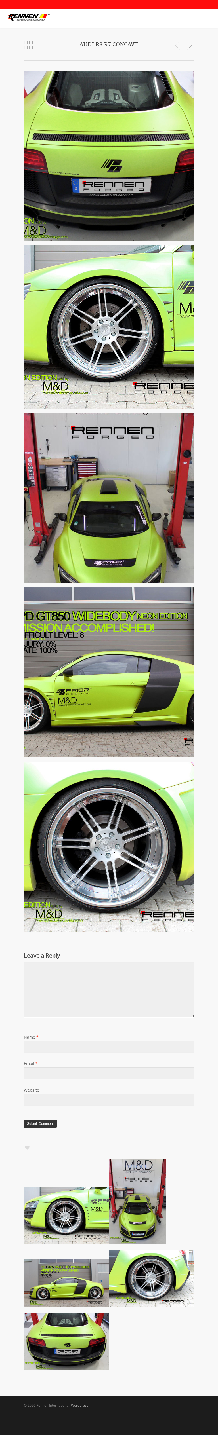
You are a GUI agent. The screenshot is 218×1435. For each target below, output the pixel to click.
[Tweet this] (52, 1147)
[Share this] (43, 1147)
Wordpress (79, 1405)
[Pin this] (60, 1147)
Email (31, 1063)
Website (31, 1090)
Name (31, 1037)
